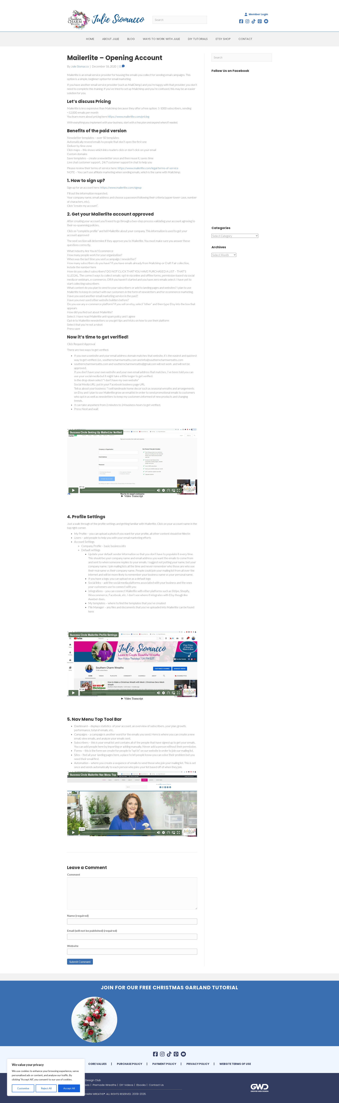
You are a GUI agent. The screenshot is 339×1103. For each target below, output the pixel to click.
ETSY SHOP (223, 39)
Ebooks (141, 1085)
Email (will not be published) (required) (92, 930)
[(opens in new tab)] (259, 1087)
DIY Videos (126, 1085)
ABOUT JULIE (110, 39)
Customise (23, 1088)
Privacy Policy (197, 1064)
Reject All (46, 1088)
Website (72, 945)
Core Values (97, 1064)
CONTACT (245, 39)
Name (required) (78, 915)
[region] (46, 1077)
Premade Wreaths (104, 1085)
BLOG (131, 39)
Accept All (69, 1088)
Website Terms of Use (235, 1064)
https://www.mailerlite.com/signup (121, 187)
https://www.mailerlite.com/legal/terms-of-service (148, 168)
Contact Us (156, 1085)
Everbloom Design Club (86, 1080)
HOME (90, 39)
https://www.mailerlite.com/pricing (128, 116)
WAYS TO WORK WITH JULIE (161, 39)
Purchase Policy (129, 1064)
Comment (73, 874)
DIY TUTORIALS (198, 39)
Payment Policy (164, 1064)
